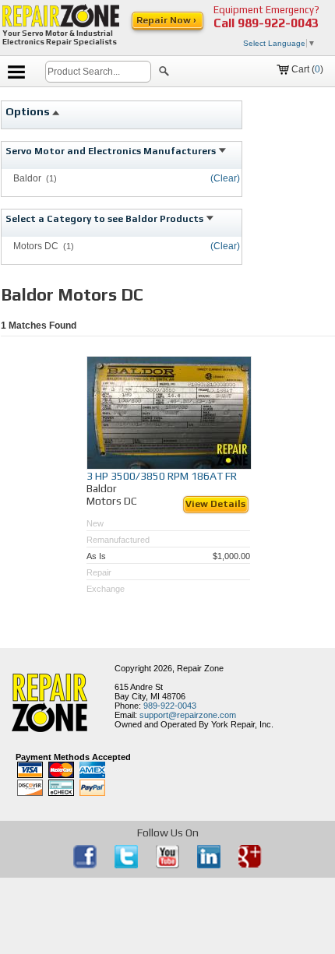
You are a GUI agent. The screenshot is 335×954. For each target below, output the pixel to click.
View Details (215, 503)
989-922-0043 (278, 23)
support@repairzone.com (187, 715)
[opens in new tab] (86, 865)
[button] (164, 73)
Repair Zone (200, 668)
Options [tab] (28, 111)
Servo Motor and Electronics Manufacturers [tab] (111, 151)
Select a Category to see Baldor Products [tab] (105, 218)
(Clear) (225, 178)
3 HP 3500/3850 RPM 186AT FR (161, 476)
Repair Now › (167, 20)
